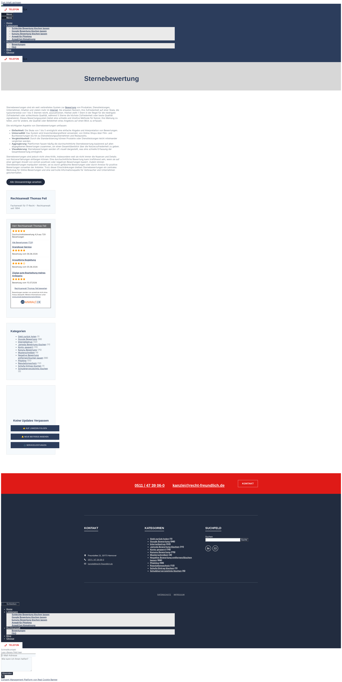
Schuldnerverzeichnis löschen (33, 368)
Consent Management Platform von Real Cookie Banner (29, 679)
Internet (54, 110)
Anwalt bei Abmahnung (23, 39)
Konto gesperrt (25, 347)
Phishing (22, 360)
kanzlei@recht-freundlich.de (199, 485)
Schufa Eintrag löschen (29, 366)
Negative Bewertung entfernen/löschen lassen (30, 356)
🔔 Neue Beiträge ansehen (35, 437)
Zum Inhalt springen (11, 2)
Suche (244, 540)
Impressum (179, 595)
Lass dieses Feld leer (11, 652)
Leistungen (12, 26)
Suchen (209, 536)
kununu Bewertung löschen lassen (29, 34)
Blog (8, 50)
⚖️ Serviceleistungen (35, 445)
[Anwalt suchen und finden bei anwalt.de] (31, 303)
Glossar (10, 52)
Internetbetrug (25, 341)
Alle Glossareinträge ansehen (25, 182)
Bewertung (70, 107)
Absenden (7, 673)
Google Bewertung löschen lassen (29, 31)
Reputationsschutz (27, 363)
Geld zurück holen (27, 336)
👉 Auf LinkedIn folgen (35, 428)
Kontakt (248, 483)
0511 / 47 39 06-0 (150, 485)
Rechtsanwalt (13, 42)
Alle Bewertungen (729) (22, 242)
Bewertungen (18, 44)
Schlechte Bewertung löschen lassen (30, 28)
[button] (25, 10)
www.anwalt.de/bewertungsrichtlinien (26, 297)
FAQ (14, 47)
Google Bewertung (27, 339)
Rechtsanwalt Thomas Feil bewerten (31, 288)
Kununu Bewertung (27, 349)
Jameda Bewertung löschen (32, 344)
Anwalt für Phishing (22, 36)
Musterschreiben (26, 352)
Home (9, 23)
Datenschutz (164, 595)
